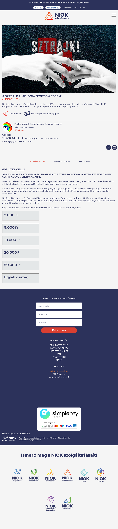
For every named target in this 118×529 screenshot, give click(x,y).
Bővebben (19, 130)
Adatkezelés (59, 357)
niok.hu (38, 8)
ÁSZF (59, 354)
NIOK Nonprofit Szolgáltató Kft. (16, 433)
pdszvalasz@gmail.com (24, 127)
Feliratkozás (59, 330)
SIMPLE (59, 360)
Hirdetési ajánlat (59, 351)
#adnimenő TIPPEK (59, 348)
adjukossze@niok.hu (59, 371)
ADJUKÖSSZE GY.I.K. (59, 345)
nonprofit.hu (53, 8)
